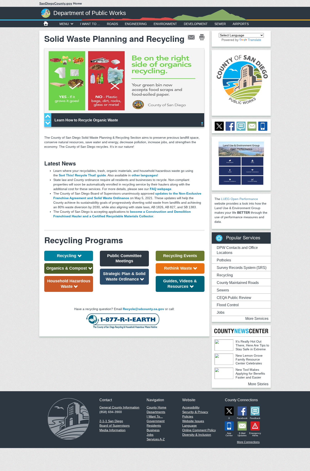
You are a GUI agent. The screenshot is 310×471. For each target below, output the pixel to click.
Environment (165, 24)
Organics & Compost (66, 268)
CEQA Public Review (234, 298)
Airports (241, 24)
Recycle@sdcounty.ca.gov (143, 309)
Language (189, 425)
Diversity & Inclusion (196, 434)
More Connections (248, 442)
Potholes (224, 260)
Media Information (112, 430)
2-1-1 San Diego (111, 421)
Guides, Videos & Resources (180, 284)
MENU (64, 24)
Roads (112, 24)
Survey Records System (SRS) (241, 268)
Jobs (220, 312)
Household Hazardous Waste (68, 284)
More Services (256, 319)
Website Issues (193, 421)
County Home (156, 407)
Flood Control (228, 305)
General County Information (119, 407)
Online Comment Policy (199, 430)
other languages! (145, 175)
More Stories (258, 384)
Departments (156, 412)
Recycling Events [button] (180, 255)
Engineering (136, 24)
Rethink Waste (178, 268)
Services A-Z (156, 439)
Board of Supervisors (114, 425)
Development (196, 24)
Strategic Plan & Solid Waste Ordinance (124, 276)
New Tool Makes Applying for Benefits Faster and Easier (250, 373)
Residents (154, 425)
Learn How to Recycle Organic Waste (86, 120)
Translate (254, 40)
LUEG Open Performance (239, 199)
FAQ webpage (160, 189)
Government (156, 421)
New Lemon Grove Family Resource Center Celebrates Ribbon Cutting (238, 361)
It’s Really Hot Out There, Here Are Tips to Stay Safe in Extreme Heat (241, 347)
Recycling (66, 255)
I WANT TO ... (90, 24)
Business (153, 430)
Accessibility (190, 407)
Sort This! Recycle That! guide (82, 175)
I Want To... (155, 416)
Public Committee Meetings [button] (124, 258)
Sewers (223, 290)
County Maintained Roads (238, 283)
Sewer (220, 24)
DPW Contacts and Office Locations (237, 250)
